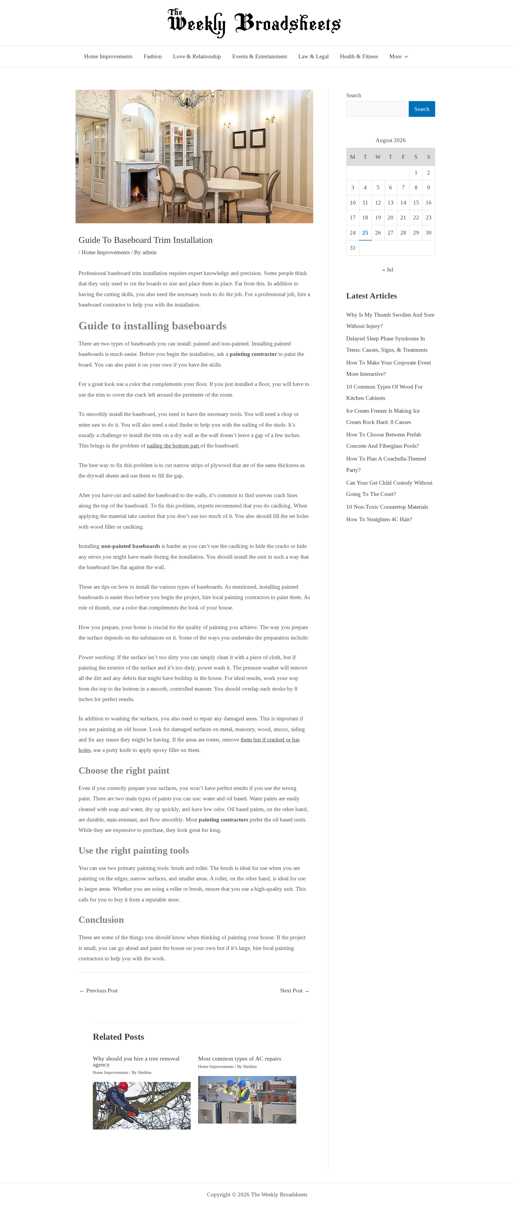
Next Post (295, 990)
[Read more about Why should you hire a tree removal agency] (142, 1105)
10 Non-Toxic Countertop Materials (387, 507)
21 (403, 217)
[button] (405, 56)
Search (353, 95)
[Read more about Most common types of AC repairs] (247, 1099)
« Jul (387, 269)
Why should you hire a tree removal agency (136, 1061)
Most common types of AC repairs (239, 1058)
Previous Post (98, 990)
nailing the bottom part (173, 445)
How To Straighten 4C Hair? (379, 519)
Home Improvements (106, 252)
